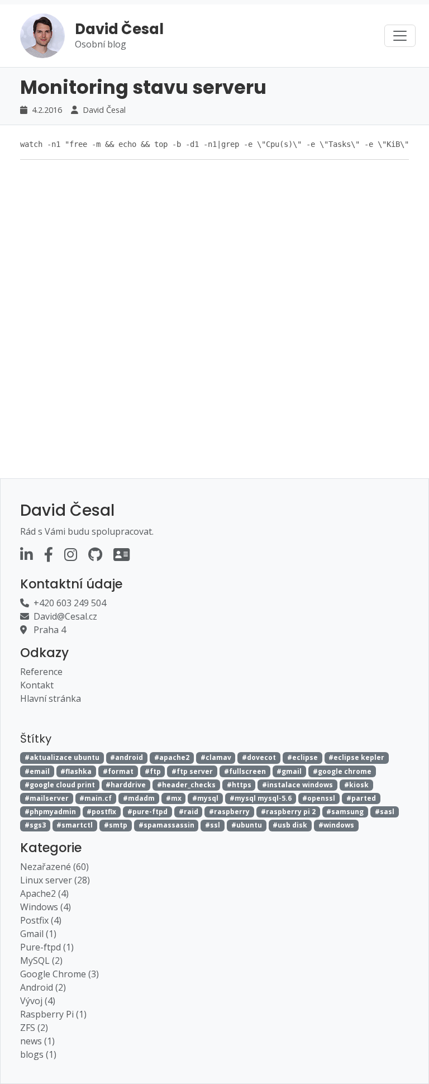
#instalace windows (297, 785)
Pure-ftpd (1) (47, 947)
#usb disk (290, 825)
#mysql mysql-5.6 (261, 798)
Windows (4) (45, 907)
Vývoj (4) (37, 1001)
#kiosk (356, 785)
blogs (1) (38, 1054)
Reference (41, 671)
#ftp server (192, 771)
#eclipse (302, 757)
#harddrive (126, 785)
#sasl (384, 811)
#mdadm (139, 798)
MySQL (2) (41, 960)
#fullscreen (245, 771)
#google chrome (342, 771)
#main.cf (95, 798)
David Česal (104, 109)
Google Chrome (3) (59, 974)
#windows (336, 825)
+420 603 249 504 (70, 603)
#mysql (205, 798)
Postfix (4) (40, 920)
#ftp (153, 771)
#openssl (318, 798)
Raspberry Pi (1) (53, 1014)
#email (37, 771)
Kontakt (37, 685)
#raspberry (229, 811)
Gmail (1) (38, 934)
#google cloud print (60, 785)
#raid (188, 811)
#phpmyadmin (50, 811)
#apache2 (171, 757)
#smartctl (74, 825)
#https (239, 785)
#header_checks (186, 785)
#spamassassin (166, 825)
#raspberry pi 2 (288, 811)
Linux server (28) (55, 880)
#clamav (216, 757)
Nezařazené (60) (54, 866)
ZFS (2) (34, 1027)
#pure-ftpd (147, 811)
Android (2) (43, 987)
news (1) (37, 1041)
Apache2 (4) (44, 893)
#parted (361, 798)
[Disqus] (214, 308)
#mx (174, 798)
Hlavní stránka (50, 698)
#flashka (76, 771)
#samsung (345, 811)
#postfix (101, 811)
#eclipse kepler (356, 757)
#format (118, 771)
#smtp (115, 825)
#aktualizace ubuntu (62, 757)
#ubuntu (246, 825)
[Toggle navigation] (400, 36)
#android (126, 757)
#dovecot (259, 757)
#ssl (212, 825)
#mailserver (47, 798)
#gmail (289, 771)
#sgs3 (35, 825)
